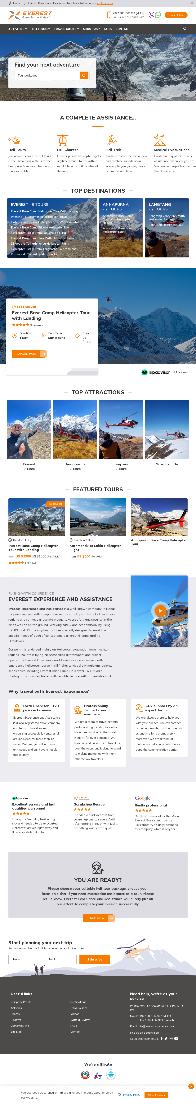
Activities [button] (16, 29)
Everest (29, 204)
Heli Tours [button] (39, 29)
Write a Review (80, 1020)
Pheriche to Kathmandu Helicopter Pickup (39, 216)
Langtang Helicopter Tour (166, 225)
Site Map (16, 1031)
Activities (16, 1008)
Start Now (96, 918)
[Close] (194, 1)
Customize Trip (20, 1025)
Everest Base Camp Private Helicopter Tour (40, 227)
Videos (74, 1014)
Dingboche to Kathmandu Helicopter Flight (40, 243)
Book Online (176, 15)
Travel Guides (78, 1008)
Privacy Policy (131, 1095)
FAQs (108, 29)
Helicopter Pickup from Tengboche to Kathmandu (44, 249)
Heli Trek (113, 150)
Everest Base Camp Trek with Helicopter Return (43, 238)
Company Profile (21, 1002)
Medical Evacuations (171, 150)
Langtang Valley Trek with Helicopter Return (167, 217)
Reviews (16, 1020)
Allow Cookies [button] (156, 1095)
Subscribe (94, 959)
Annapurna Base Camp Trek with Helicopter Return (118, 219)
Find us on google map (144, 1032)
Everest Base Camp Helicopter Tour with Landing (44, 211)
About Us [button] (90, 29)
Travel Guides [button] (65, 29)
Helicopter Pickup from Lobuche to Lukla (38, 233)
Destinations (78, 1002)
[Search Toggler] (179, 29)
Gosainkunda (167, 464)
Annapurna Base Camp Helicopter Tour (118, 230)
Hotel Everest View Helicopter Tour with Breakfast (46, 222)
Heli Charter (67, 150)
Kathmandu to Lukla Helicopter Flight (36, 254)
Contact (123, 29)
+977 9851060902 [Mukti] (129, 13)
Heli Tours (17, 150)
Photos (15, 1014)
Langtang (160, 206)
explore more (105, 3)
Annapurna (116, 206)
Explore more (27, 353)
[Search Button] (84, 75)
